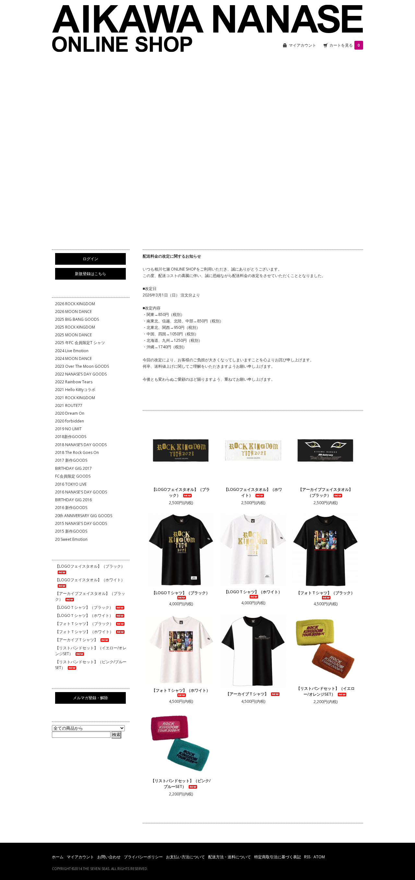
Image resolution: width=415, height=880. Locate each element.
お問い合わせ (109, 857)
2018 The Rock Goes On (77, 452)
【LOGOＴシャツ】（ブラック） (181, 593)
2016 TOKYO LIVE (71, 484)
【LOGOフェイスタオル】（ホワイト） (253, 492)
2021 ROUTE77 (68, 405)
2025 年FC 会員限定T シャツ (80, 342)
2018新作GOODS (70, 436)
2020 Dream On (69, 413)
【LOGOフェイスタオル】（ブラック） (181, 492)
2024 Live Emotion (72, 350)
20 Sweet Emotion (71, 539)
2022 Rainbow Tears (73, 382)
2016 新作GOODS (71, 507)
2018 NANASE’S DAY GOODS (81, 444)
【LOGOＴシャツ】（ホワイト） (253, 592)
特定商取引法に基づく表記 (277, 857)
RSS (307, 857)
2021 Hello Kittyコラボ (75, 389)
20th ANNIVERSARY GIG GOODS (83, 515)
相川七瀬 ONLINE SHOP (207, 29)
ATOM (319, 857)
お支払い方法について (185, 857)
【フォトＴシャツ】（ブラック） (325, 593)
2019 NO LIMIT (68, 429)
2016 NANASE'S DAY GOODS (81, 492)
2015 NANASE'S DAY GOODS (81, 523)
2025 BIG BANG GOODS (77, 319)
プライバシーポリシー (143, 857)
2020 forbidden (69, 421)
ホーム (58, 857)
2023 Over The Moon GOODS (82, 366)
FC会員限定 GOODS (72, 476)
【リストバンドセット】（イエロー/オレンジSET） (325, 691)
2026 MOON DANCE (73, 311)
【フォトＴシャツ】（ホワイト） (181, 690)
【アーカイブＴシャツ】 (247, 694)
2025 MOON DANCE (73, 335)
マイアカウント (302, 45)
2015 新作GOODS (71, 531)
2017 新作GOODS (71, 460)
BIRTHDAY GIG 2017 (73, 468)
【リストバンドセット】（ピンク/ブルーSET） (181, 783)
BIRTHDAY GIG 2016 (73, 500)
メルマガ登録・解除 (90, 698)
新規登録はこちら (90, 273)
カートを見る (344, 45)
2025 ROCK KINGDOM (75, 327)
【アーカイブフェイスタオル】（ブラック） (325, 492)
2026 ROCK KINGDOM (75, 304)
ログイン (90, 258)
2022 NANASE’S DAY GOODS (81, 374)
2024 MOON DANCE (73, 358)
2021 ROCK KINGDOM (75, 397)
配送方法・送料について (229, 857)
